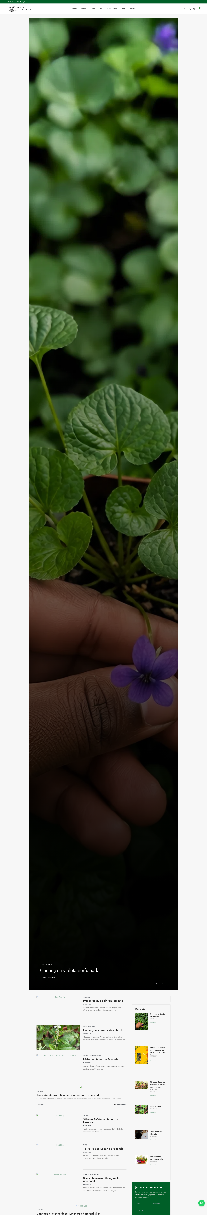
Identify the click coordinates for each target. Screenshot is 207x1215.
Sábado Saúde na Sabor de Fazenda (100, 1120)
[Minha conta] (190, 9)
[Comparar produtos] (194, 9)
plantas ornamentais (91, 1174)
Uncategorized (47, 965)
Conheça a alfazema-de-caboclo (103, 1030)
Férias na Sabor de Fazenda (100, 1059)
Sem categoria (95, 1056)
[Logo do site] (19, 8)
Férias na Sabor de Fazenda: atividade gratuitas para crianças (157, 1086)
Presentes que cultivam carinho (103, 1001)
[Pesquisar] (185, 9)
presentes (87, 997)
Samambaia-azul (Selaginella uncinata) (101, 1179)
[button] (156, 983)
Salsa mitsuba (155, 1106)
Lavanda (40, 1210)
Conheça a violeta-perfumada (157, 1015)
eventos (86, 1056)
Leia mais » (153, 1022)
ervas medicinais (89, 1026)
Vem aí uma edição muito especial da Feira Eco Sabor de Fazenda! (157, 1051)
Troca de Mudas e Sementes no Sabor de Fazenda (68, 1095)
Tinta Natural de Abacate (156, 1132)
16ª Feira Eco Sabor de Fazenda (103, 1149)
